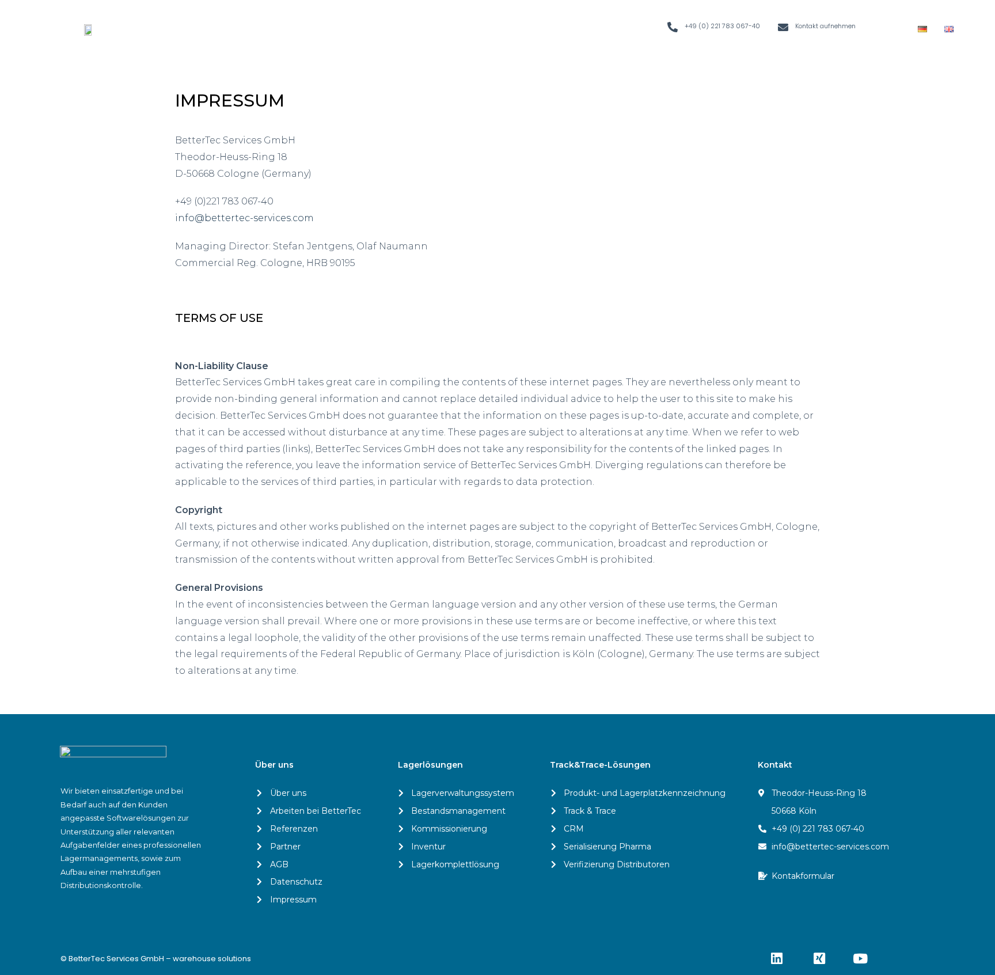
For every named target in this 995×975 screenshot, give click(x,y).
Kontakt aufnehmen (825, 26)
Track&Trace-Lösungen (600, 765)
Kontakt (775, 765)
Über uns (274, 765)
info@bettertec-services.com (244, 218)
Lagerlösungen (430, 765)
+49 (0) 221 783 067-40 (722, 26)
